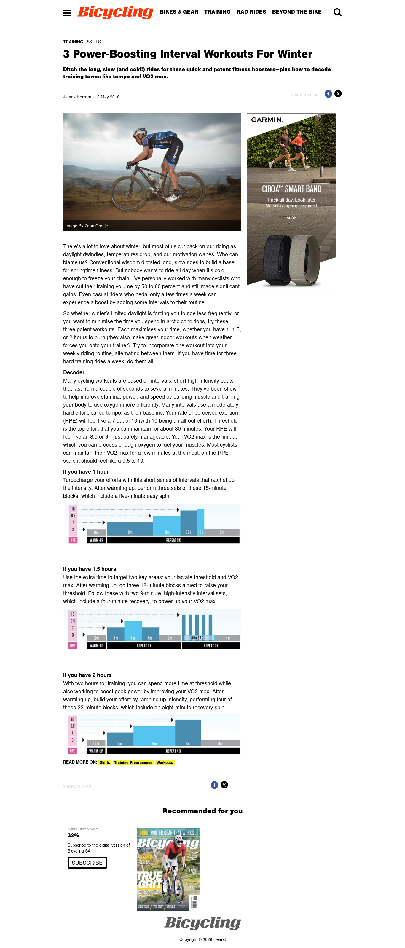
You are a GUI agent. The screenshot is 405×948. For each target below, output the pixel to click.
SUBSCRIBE (87, 862)
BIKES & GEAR (179, 11)
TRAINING (217, 11)
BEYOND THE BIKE (297, 11)
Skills (105, 762)
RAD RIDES (251, 11)
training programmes (133, 762)
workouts (165, 762)
